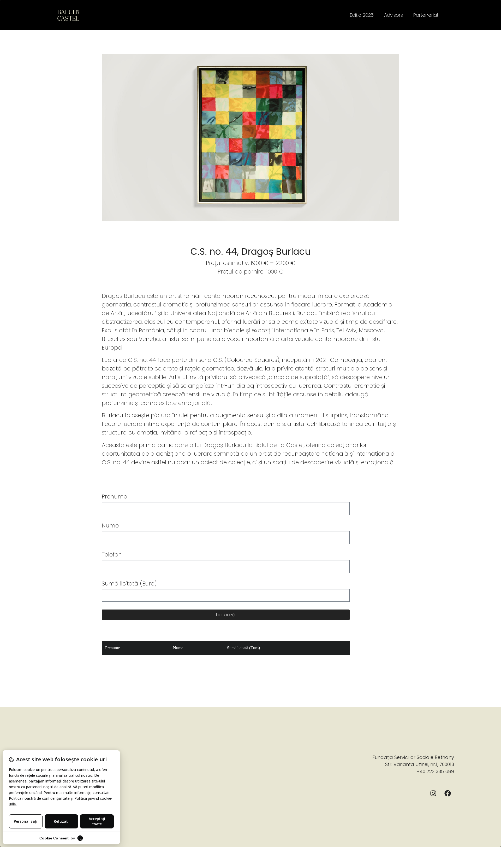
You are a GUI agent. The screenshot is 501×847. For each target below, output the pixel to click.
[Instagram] (433, 793)
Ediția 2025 (362, 15)
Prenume (114, 497)
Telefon (112, 555)
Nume (110, 526)
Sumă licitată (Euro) (129, 584)
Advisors (393, 15)
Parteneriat (425, 15)
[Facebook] (447, 793)
